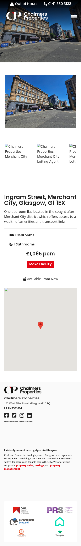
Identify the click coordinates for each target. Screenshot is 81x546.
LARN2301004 (13, 408)
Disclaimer (22, 421)
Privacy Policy (29, 421)
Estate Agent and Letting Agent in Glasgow (30, 450)
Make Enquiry (40, 264)
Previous (11, 164)
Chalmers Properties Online (11, 421)
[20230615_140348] (40, 101)
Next (70, 164)
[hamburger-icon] (74, 16)
